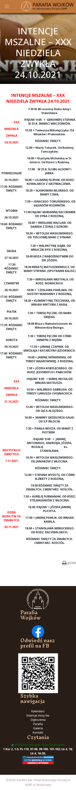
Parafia (38, 724)
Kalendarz (38, 711)
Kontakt (38, 732)
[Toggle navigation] (7, 6)
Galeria (38, 728)
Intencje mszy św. (38, 715)
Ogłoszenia (38, 720)
